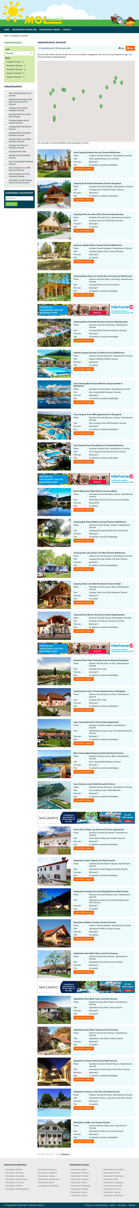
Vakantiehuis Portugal (79, 1189)
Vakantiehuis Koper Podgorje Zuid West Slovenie (94, 861)
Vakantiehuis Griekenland (113, 1176)
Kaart (131, 48)
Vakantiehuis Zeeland (13, 1186)
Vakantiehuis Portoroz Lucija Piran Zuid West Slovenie (97, 1092)
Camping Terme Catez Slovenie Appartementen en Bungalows (100, 691)
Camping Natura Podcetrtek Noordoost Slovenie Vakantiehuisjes (101, 322)
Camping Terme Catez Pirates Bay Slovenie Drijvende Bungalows (101, 660)
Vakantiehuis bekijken (83, 169)
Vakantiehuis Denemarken (113, 1170)
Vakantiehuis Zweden (79, 1195)
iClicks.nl (41, 1205)
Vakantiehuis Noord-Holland (49, 1179)
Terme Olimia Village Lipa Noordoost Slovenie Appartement (99, 830)
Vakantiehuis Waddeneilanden (17, 1189)
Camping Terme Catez (17, 152)
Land (7, 49)
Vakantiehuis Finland (111, 1173)
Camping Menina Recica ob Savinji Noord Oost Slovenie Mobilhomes (103, 276)
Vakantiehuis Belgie (78, 1170)
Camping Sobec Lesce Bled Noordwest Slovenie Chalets (97, 584)
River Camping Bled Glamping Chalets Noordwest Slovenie (98, 753)
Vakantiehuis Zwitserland (113, 1195)
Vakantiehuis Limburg (46, 1176)
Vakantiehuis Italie (110, 1179)
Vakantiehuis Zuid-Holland (48, 1186)
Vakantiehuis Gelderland (47, 1173)
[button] (121, 83)
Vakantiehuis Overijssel (14, 1183)
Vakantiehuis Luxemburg (113, 1183)
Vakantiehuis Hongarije (80, 1179)
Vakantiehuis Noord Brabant (16, 1179)
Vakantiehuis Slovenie (112, 1189)
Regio (7, 58)
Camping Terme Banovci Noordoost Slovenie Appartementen (99, 615)
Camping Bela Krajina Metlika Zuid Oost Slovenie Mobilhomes (100, 522)
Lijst (122, 48)
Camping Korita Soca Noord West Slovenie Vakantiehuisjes (98, 214)
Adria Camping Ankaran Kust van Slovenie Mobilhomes (97, 152)
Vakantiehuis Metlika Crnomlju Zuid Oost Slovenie (95, 922)
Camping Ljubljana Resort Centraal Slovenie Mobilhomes (98, 245)
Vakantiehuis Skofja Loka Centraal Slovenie (92, 1123)
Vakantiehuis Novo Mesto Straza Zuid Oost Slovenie (95, 999)
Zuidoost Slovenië (15, 73)
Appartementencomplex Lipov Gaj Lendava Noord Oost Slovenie (20, 101)
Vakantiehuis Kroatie (79, 1183)
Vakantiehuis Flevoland (47, 1170)
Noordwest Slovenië (16, 69)
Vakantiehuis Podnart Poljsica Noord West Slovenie (95, 1061)
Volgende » (65, 1154)
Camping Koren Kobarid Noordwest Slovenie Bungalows (97, 183)
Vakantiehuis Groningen (14, 1176)
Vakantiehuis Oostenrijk (112, 1186)
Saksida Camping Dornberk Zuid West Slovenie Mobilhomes (99, 353)
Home (6, 36)
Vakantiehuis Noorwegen (80, 1186)
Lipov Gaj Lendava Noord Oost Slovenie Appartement (96, 722)
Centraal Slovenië (15, 62)
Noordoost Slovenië (16, 66)
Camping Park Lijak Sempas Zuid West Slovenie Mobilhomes (99, 553)
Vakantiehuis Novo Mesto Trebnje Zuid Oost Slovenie (96, 1030)
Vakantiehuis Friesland (14, 1173)
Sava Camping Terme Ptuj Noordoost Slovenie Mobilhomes (99, 445)
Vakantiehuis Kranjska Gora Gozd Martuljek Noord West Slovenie (101, 891)
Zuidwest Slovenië (15, 77)
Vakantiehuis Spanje (79, 1192)
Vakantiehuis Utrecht (46, 1183)
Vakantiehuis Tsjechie (112, 1192)
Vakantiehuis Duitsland (80, 1173)
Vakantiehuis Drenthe (13, 1170)
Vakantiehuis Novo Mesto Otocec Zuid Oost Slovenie (96, 953)
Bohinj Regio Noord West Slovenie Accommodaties (95, 491)
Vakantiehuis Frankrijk (79, 1176)
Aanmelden (11, 204)
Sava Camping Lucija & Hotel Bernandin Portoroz (94, 784)
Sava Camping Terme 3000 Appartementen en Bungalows (98, 414)
